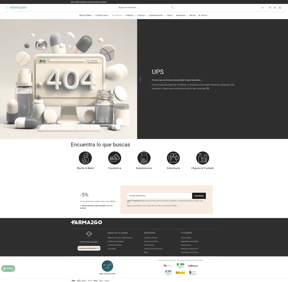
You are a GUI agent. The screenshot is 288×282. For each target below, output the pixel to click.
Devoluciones (186, 245)
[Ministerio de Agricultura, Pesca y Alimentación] (180, 272)
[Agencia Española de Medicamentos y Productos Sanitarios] (168, 265)
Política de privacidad (116, 241)
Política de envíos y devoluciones (120, 238)
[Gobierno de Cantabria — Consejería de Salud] (193, 272)
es (263, 8)
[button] (279, 7)
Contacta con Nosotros (88, 248)
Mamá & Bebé (85, 15)
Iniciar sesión (186, 238)
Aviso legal (112, 249)
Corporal (141, 15)
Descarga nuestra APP (189, 249)
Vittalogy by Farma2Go (190, 252)
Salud (169, 15)
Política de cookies (115, 245)
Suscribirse (199, 196)
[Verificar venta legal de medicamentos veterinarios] (168, 272)
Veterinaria (180, 15)
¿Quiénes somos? (151, 238)
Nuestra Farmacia (151, 241)
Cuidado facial (101, 15)
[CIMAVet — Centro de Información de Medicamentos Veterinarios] (193, 265)
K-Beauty (129, 15)
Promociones (149, 245)
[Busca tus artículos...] (172, 7)
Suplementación (156, 15)
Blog (146, 252)
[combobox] (146, 7)
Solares (118, 15)
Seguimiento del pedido (189, 241)
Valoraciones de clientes (153, 249)
